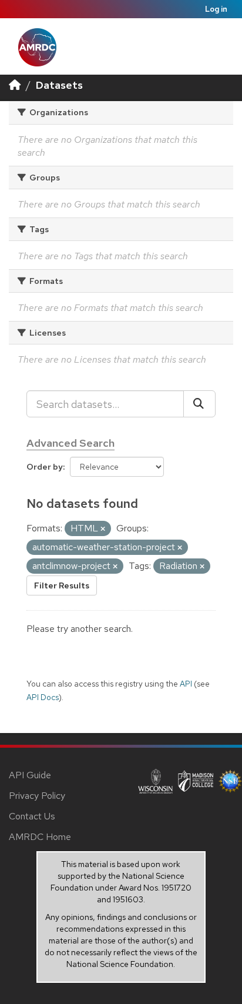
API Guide (30, 775)
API (186, 683)
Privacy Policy (37, 795)
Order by (44, 466)
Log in (216, 9)
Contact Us (32, 816)
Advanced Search (70, 443)
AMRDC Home (40, 837)
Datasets (59, 85)
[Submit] (199, 403)
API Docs (42, 697)
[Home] (15, 85)
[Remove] (102, 529)
